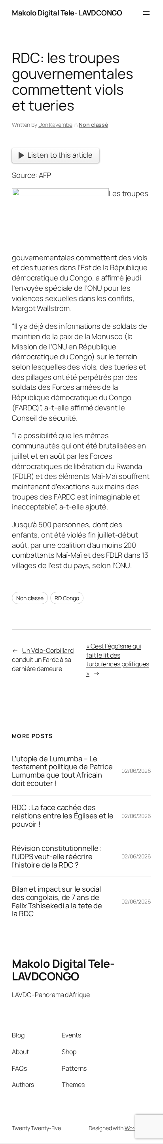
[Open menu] (146, 13)
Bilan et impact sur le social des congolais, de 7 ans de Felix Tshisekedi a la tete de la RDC (57, 901)
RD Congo (67, 598)
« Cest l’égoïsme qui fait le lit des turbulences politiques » (117, 659)
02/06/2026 (136, 770)
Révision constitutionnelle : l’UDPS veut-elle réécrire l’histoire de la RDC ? (57, 856)
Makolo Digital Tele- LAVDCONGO (67, 13)
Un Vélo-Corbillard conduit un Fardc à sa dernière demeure (43, 659)
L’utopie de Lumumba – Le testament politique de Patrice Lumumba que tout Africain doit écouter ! (62, 771)
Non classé (93, 124)
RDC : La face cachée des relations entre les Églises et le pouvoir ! (63, 815)
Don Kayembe (55, 124)
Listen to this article (60, 155)
